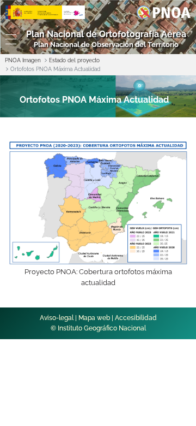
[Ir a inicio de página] (175, 251)
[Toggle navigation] (8, 39)
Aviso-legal (57, 318)
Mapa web (94, 318)
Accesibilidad (136, 318)
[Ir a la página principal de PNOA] (164, 12)
